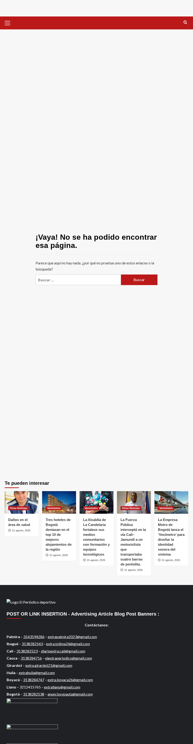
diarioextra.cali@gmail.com (63, 651)
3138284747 (33, 679)
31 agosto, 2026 (21, 530)
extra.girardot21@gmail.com (48, 665)
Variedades (53, 508)
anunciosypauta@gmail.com (70, 694)
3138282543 (32, 643)
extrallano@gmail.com (62, 687)
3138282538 (33, 694)
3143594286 (33, 636)
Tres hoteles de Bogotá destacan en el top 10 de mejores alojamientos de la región (59, 534)
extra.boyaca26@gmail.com (70, 679)
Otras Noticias (18, 508)
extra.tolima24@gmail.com (68, 643)
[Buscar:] (78, 280)
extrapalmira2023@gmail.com (72, 636)
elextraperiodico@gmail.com (68, 658)
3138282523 (27, 651)
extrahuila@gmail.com (37, 672)
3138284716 (31, 658)
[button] (9, 22)
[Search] (185, 22)
